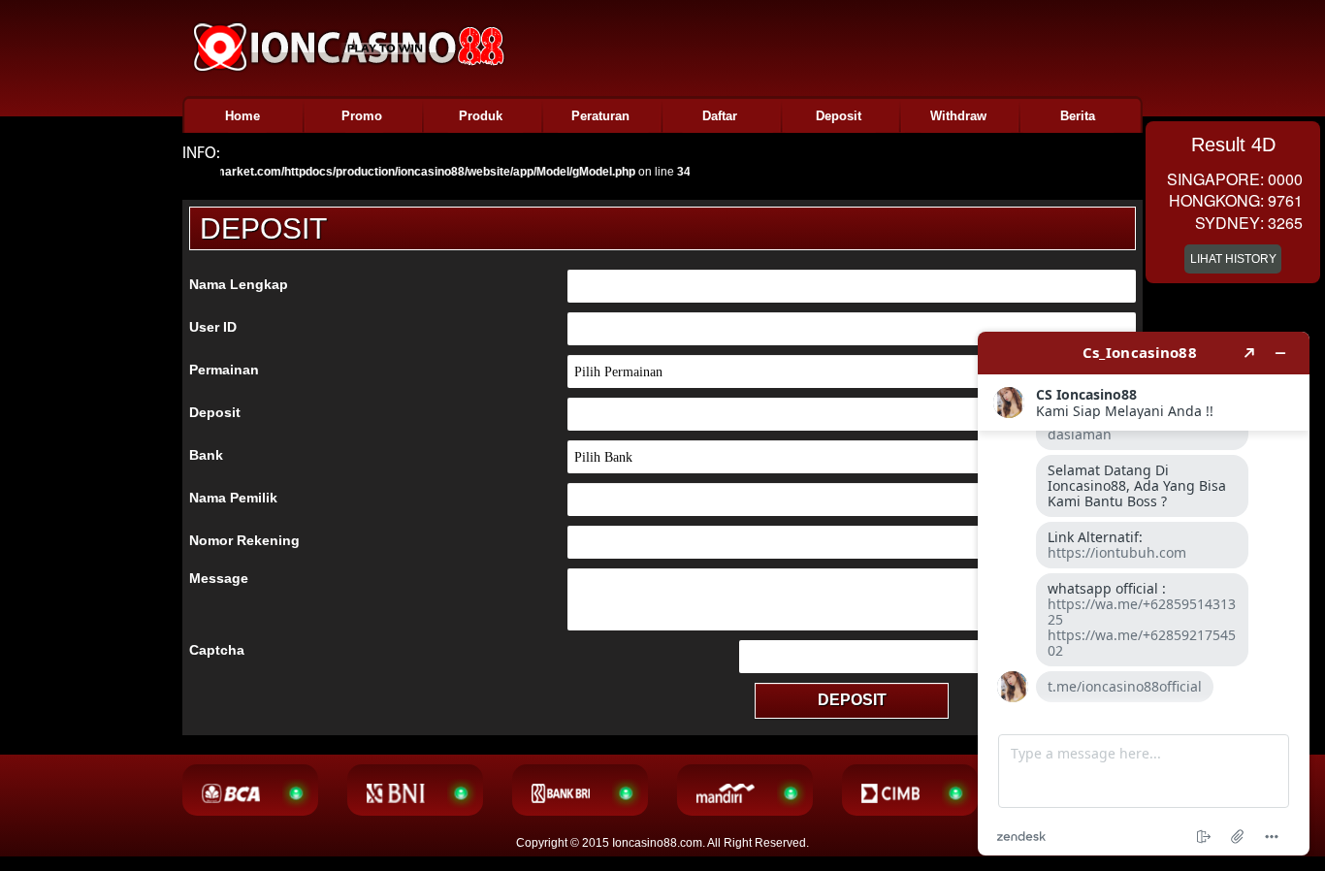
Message (218, 578)
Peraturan (600, 116)
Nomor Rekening (244, 540)
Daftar (719, 116)
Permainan (224, 369)
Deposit (838, 116)
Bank (206, 455)
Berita (1077, 116)
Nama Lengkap (238, 284)
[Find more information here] (1143, 593)
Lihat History (1233, 259)
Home (242, 116)
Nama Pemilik (233, 497)
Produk (480, 116)
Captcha (216, 650)
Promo (361, 116)
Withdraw (958, 116)
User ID (213, 327)
